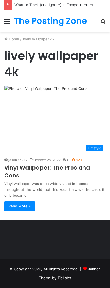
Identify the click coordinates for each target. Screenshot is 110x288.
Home (13, 39)
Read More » (19, 206)
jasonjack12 (17, 160)
